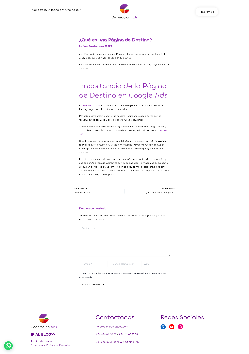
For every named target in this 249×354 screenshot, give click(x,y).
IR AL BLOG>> (43, 334)
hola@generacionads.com (112, 326)
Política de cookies (41, 341)
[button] (207, 11)
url (147, 64)
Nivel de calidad (91, 105)
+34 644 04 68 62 (106, 334)
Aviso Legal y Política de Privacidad (50, 345)
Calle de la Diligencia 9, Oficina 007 (117, 342)
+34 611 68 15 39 (128, 334)
